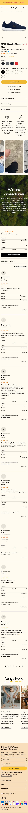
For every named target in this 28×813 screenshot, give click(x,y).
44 (21, 72)
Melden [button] (4, 307)
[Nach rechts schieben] (25, 38)
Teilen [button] (8, 307)
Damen (3, 57)
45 (3, 76)
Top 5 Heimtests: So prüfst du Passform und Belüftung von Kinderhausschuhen (10, 717)
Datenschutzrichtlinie (6, 776)
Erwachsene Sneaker (10, 12)
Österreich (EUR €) (8, 794)
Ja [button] (1, 307)
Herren (11, 56)
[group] (14, 232)
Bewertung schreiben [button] (14, 254)
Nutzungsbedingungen (7, 774)
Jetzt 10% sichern (14, 768)
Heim (2, 12)
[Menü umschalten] (1, 7)
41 (7, 72)
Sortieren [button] (4, 261)
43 (16, 72)
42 (12, 72)
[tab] (20, 266)
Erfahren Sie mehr (6, 727)
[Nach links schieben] (2, 38)
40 (3, 72)
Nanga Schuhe (10, 807)
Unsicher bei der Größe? (18, 68)
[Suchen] (23, 7)
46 (7, 76)
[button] (14, 54)
